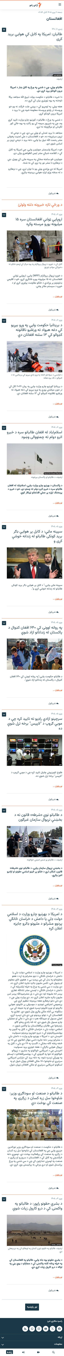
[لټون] (53, 1352)
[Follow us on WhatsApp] (32, 1329)
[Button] (54, 193)
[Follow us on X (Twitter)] (52, 1329)
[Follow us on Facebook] (59, 1329)
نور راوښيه (32, 1307)
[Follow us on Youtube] (46, 1329)
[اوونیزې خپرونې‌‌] (23, 1352)
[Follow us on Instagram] (39, 1329)
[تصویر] (38, 1352)
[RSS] (25, 1329)
